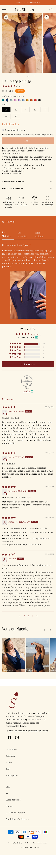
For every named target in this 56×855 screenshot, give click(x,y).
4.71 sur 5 (35, 334)
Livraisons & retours (15, 812)
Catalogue (10, 756)
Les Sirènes (18, 843)
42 (36, 110)
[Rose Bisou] (15, 100)
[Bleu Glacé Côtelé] (23, 100)
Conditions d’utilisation (29, 847)
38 (17, 110)
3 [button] (29, 616)
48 (17, 117)
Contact (9, 806)
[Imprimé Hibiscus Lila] (19, 100)
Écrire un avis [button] (27, 364)
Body (8, 769)
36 (7, 110)
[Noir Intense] (39, 100)
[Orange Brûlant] (31, 100)
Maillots (9, 762)
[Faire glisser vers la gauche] (22, 76)
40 (27, 110)
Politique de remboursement (36, 843)
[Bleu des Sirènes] (7, 100)
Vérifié (26, 391)
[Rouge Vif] (35, 100)
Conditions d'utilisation (17, 819)
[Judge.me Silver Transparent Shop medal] (27, 381)
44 (46, 110)
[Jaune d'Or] (27, 100)
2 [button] (24, 616)
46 (7, 117)
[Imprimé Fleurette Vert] (11, 100)
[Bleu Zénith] (3, 100)
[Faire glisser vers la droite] (34, 76)
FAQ (7, 793)
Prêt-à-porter (12, 775)
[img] (9, 407)
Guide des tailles (10, 123)
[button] (4, 10)
